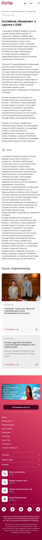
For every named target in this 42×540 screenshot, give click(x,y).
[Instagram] (21, 509)
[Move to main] (7, 3)
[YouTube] (38, 509)
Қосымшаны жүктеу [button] (21, 407)
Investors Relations (9, 448)
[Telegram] (4, 509)
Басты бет (5, 11)
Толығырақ (9, 329)
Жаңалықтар (31, 11)
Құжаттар (6, 440)
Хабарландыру (8, 425)
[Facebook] (29, 509)
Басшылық (6, 432)
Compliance (6, 444)
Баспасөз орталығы (18, 11)
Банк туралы (7, 428)
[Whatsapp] (12, 509)
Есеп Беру (6, 436)
